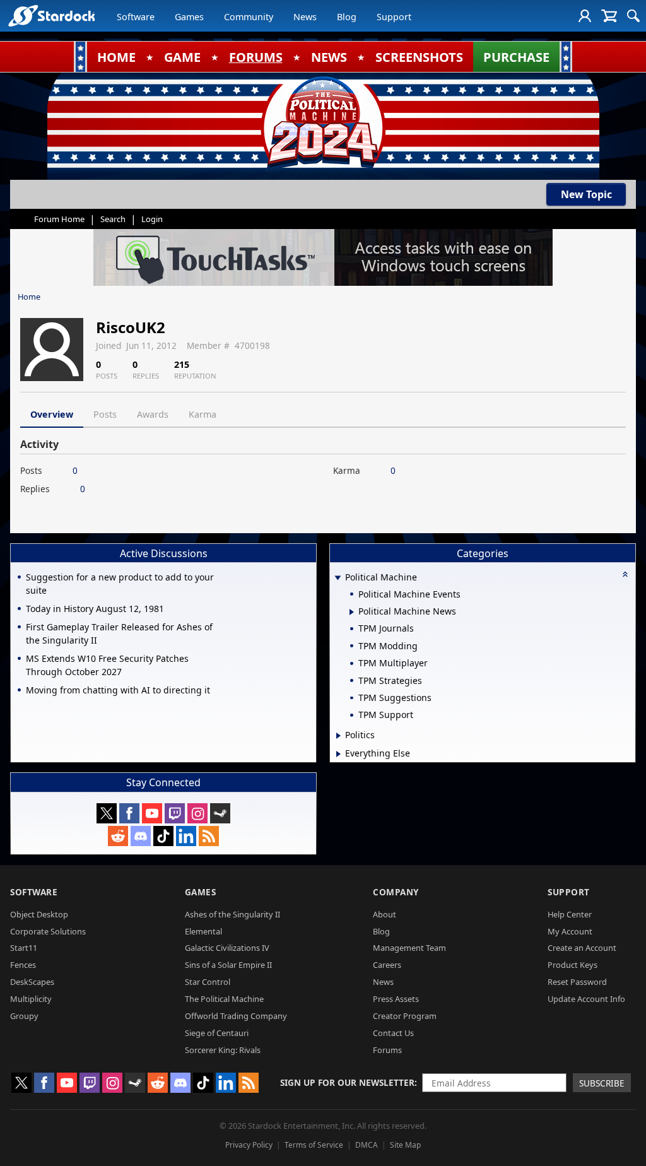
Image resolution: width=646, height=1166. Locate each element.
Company (396, 892)
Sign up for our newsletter (347, 1082)
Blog (346, 17)
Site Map (405, 1145)
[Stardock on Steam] (220, 813)
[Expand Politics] (338, 736)
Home (29, 296)
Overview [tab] (51, 414)
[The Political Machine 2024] (323, 123)
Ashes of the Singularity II (232, 914)
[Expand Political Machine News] (351, 612)
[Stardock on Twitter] (106, 813)
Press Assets (396, 998)
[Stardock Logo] (51, 15)
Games (189, 17)
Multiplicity (31, 998)
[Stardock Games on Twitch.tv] (174, 813)
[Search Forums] (633, 15)
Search (113, 219)
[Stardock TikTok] (163, 836)
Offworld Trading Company (236, 1016)
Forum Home (59, 219)
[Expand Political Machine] (337, 578)
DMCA (366, 1145)
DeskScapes (32, 981)
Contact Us (393, 1033)
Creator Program (405, 1016)
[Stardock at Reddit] (118, 836)
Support (394, 17)
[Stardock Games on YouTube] (152, 813)
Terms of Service (314, 1145)
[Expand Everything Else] (338, 754)
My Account (570, 931)
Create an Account (582, 947)
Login (152, 219)
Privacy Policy (249, 1145)
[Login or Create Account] (584, 15)
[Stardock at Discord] (140, 836)
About (384, 914)
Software (136, 17)
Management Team (409, 947)
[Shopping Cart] (609, 15)
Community (248, 17)
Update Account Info (586, 998)
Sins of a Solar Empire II (228, 964)
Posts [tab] (105, 414)
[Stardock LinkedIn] (186, 836)
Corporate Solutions (48, 931)
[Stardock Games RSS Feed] (208, 836)
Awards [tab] (152, 414)
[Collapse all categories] (625, 574)
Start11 (23, 947)
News (305, 17)
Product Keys (572, 964)
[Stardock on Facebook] (129, 813)
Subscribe (602, 1083)
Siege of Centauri (217, 1033)
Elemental (203, 931)
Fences (23, 964)
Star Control (207, 981)
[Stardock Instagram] (197, 813)
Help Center (570, 914)
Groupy (24, 1016)
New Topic (586, 194)
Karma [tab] (202, 414)
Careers (387, 964)
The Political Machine (224, 998)
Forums (387, 1050)
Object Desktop (39, 914)
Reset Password (577, 981)
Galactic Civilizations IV (227, 947)
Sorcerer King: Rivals (223, 1050)
